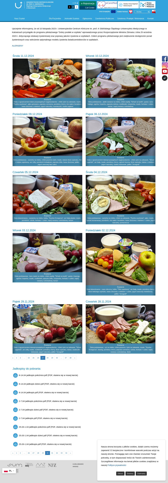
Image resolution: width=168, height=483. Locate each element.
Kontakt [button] (150, 19)
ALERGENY (17, 46)
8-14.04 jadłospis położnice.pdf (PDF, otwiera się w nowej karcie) (48, 375)
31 (52, 453)
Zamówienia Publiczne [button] (104, 19)
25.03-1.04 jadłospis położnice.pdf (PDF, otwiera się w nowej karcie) (50, 427)
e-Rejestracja (87, 3)
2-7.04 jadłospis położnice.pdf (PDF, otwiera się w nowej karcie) (48, 401)
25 (33, 358)
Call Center (89, 8)
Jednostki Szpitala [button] (71, 19)
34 (66, 453)
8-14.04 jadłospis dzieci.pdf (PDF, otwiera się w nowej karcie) (47, 384)
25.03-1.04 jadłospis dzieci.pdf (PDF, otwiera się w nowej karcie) (48, 435)
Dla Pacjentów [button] (55, 19)
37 (66, 358)
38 (70, 358)
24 (29, 358)
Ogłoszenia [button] (87, 19)
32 (57, 453)
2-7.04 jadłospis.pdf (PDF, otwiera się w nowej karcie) (43, 418)
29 (52, 358)
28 (47, 358)
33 (62, 453)
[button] (14, 83)
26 (38, 358)
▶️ (99, 87)
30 (57, 358)
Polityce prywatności (117, 465)
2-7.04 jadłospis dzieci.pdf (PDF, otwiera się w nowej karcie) (46, 410)
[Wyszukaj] (148, 12)
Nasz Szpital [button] (19, 19)
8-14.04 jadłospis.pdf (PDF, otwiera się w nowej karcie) (44, 392)
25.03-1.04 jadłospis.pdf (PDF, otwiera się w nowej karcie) (45, 444)
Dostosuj (130, 473)
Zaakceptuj (141, 473)
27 (33, 453)
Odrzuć (120, 473)
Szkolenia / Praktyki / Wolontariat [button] (130, 19)
